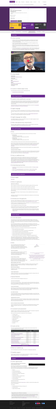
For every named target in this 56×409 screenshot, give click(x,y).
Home (17, 1)
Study (12, 4)
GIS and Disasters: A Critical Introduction (16, 338)
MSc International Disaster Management (29, 4)
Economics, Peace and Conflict (14, 340)
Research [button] (22, 1)
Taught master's (15, 4)
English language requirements (33, 113)
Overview (13, 31)
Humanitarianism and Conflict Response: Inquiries (17, 337)
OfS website (33, 395)
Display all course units (25, 345)
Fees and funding (25, 31)
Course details (38, 31)
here (25, 205)
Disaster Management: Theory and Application (17, 333)
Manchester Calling (31, 349)
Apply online (12, 179)
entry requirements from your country (25, 125)
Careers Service (23, 382)
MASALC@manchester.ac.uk (15, 81)
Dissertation (12, 332)
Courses (18, 4)
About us (13, 85)
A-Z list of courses (22, 4)
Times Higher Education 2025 (25, 48)
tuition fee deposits (26, 152)
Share (45, 4)
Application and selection (32, 31)
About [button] (31, 1)
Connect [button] (34, 1)
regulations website (24, 397)
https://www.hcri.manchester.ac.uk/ (16, 83)
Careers (43, 31)
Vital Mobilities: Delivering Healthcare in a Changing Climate (18, 343)
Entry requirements (18, 31)
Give (39, 1)
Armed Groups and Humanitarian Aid (15, 339)
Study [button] (19, 1)
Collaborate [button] (27, 1)
